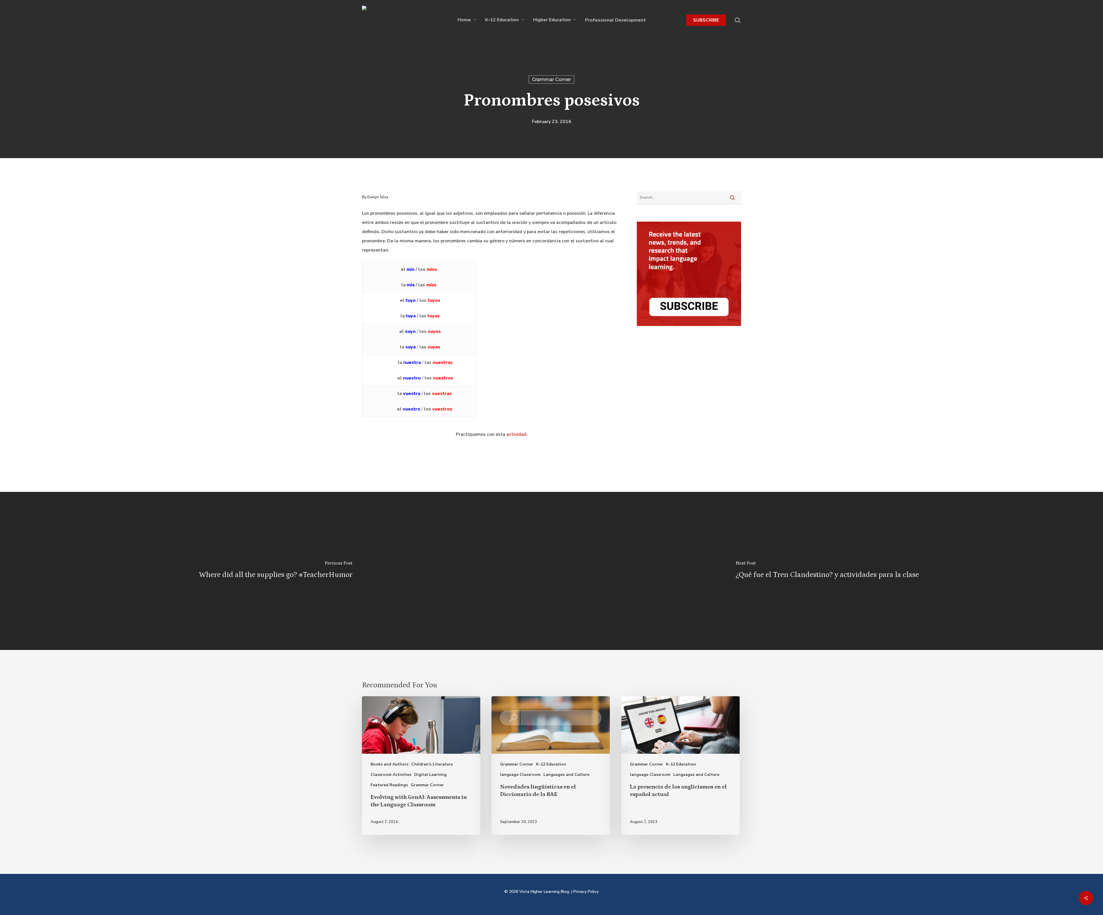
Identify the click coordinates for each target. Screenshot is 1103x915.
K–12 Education (551, 764)
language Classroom (520, 774)
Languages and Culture (566, 774)
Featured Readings (389, 785)
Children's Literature (432, 764)
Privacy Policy (586, 891)
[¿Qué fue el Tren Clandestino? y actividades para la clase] (827, 571)
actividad (516, 434)
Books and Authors (389, 764)
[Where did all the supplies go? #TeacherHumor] (276, 571)
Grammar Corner (551, 79)
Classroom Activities (391, 774)
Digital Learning (430, 774)
